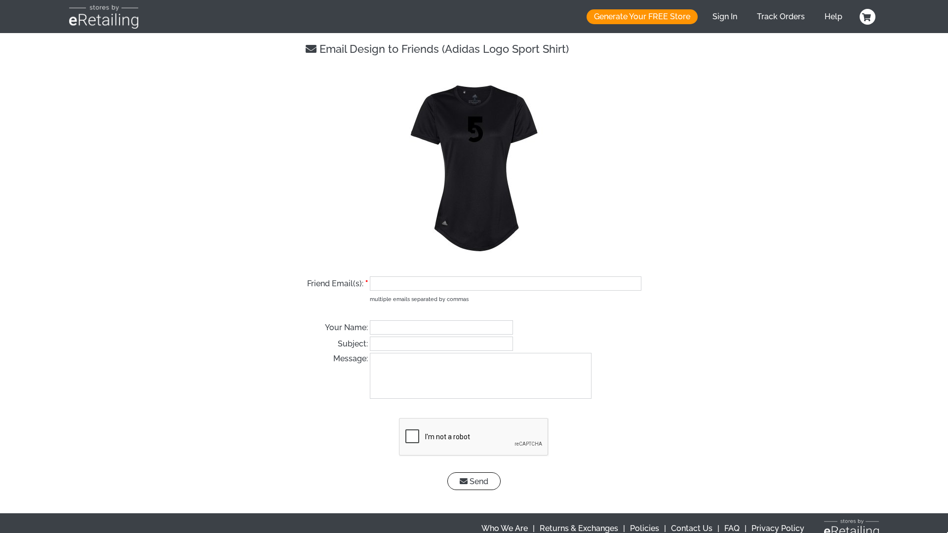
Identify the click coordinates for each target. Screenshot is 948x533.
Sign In (724, 16)
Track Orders (781, 16)
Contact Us (691, 528)
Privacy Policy (777, 528)
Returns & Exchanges (579, 528)
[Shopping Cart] (866, 17)
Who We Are (504, 528)
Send (478, 481)
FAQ (732, 528)
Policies (644, 528)
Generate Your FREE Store (642, 16)
